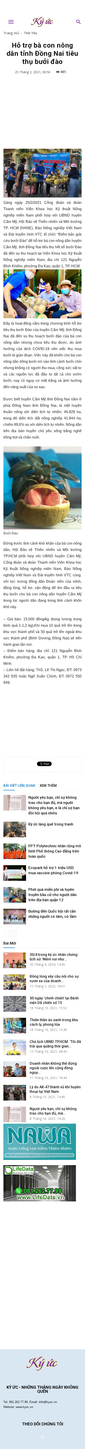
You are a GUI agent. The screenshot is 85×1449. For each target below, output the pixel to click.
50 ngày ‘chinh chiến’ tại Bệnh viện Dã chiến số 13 (54, 1000)
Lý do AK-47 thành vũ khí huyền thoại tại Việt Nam (55, 1089)
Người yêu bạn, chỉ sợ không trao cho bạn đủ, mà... (53, 1111)
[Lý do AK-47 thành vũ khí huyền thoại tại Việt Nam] (14, 1093)
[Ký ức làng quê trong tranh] (14, 829)
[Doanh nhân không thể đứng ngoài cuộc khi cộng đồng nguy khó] (14, 1069)
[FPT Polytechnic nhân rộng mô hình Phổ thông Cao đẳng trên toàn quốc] (14, 851)
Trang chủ (11, 33)
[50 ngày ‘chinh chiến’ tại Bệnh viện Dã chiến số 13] (14, 1004)
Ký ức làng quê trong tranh (50, 824)
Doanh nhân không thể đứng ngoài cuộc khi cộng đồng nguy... (53, 1068)
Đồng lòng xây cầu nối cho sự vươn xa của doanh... (54, 978)
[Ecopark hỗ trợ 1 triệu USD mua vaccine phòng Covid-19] (14, 873)
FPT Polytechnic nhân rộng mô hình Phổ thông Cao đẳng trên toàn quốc (54, 851)
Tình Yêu (30, 33)
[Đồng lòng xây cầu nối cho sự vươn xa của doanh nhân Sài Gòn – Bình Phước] (14, 982)
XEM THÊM (48, 786)
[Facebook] (42, 1437)
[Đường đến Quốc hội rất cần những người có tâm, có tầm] (14, 916)
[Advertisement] (42, 8)
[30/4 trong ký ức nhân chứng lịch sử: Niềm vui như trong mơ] (14, 960)
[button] (78, 22)
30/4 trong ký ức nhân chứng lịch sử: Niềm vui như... (54, 956)
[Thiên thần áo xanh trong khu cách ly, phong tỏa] (14, 1025)
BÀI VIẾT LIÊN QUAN (19, 786)
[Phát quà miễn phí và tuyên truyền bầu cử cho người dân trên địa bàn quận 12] (14, 894)
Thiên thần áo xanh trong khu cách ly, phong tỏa (54, 1022)
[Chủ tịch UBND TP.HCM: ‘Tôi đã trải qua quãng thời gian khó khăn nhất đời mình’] (14, 1047)
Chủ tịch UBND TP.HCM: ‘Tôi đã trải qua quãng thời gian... (55, 1044)
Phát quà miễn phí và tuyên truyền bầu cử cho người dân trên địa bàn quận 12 (52, 894)
